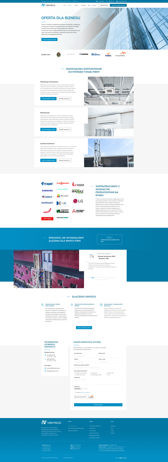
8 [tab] (103, 278)
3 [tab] (92, 278)
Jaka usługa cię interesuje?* (80, 371)
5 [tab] (97, 278)
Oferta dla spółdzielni (73, 430)
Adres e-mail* (102, 359)
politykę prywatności (85, 392)
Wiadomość (77, 377)
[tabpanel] (101, 261)
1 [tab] (88, 278)
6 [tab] (99, 278)
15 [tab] (96, 280)
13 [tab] (113, 278)
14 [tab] (115, 278)
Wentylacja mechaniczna (49, 82)
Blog (112, 428)
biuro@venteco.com (122, 1)
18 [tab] (102, 280)
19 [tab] (104, 280)
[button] (72, 5)
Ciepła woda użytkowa (94, 437)
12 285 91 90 (101, 1)
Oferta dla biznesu (72, 426)
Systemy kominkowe (80, 375)
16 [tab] (98, 280)
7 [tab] (101, 278)
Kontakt (112, 433)
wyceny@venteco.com (53, 368)
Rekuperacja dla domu (96, 375)
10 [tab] (107, 278)
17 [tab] (100, 280)
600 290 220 (111, 1)
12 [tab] (111, 278)
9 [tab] (105, 278)
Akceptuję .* (83, 392)
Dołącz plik (76, 386)
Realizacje (113, 426)
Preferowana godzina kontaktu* (81, 365)
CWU (108, 375)
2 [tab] (90, 278)
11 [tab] (109, 278)
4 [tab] (94, 278)
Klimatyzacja (44, 113)
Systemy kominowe (47, 144)
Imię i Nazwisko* (78, 353)
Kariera (112, 430)
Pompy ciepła (110, 373)
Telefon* (76, 359)
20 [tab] (106, 280)
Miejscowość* (102, 353)
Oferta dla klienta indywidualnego (76, 428)
